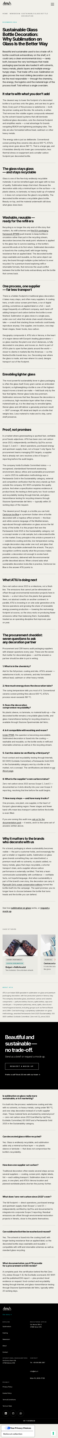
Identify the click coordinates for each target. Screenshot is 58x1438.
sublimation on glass (21, 908)
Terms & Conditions (9, 1400)
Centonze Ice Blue (11, 514)
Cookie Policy (7, 1393)
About (5, 1346)
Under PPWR (8, 735)
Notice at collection (12, 1434)
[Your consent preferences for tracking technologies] (53, 1433)
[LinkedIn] (6, 1413)
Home (5, 13)
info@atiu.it (34, 1371)
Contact (5, 1352)
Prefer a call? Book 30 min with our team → (22, 1074)
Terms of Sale (7, 1406)
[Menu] (52, 4)
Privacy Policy (7, 1387)
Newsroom (15, 13)
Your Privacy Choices (20, 1428)
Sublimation (7, 1326)
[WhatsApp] (21, 1413)
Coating (5, 1333)
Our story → (7, 1314)
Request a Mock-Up (22, 1066)
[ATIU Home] (7, 4)
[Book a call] (13, 1413)
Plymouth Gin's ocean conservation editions (23, 884)
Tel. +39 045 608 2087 (37, 1362)
